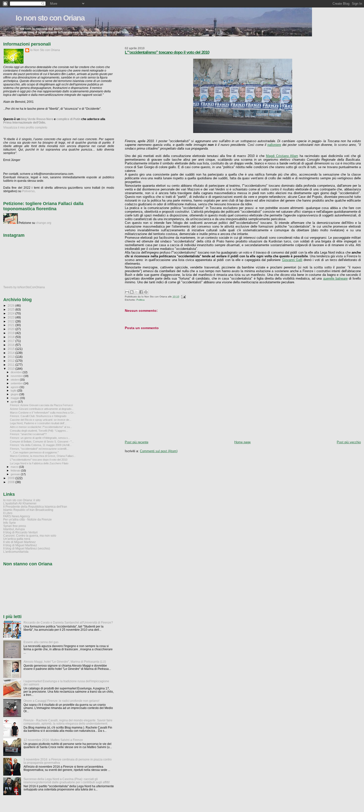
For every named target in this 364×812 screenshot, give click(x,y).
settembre (17, 383)
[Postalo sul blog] (131, 291)
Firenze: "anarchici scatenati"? (28, 434)
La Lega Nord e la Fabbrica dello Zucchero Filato (39, 463)
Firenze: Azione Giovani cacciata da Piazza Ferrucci (41, 405)
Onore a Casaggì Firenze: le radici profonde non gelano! (61, 700)
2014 (11, 352)
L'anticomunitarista (15, 551)
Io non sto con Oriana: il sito (21, 500)
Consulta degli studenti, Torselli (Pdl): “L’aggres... (39, 430)
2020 (11, 329)
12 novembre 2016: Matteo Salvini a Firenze (53, 739)
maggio (15, 397)
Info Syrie (9, 522)
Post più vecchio (349, 442)
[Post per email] (183, 296)
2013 (11, 356)
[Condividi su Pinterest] (145, 291)
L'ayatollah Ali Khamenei (19, 503)
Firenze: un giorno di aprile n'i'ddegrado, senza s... (40, 437)
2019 (11, 333)
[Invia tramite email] (127, 291)
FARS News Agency (16, 516)
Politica (140, 299)
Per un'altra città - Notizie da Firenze (27, 519)
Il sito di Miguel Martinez (19, 542)
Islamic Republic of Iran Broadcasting (28, 509)
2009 (11, 478)
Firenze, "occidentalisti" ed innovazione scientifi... (39, 448)
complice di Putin (68, 119)
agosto (15, 387)
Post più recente (136, 442)
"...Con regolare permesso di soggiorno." (34, 452)
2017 (11, 340)
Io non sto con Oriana (50, 18)
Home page (242, 442)
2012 (11, 360)
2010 (11, 368)
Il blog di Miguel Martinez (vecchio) (26, 548)
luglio (14, 390)
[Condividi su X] (136, 291)
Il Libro (7, 513)
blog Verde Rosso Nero (37, 119)
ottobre (15, 379)
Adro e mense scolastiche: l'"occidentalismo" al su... (41, 426)
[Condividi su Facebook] (141, 291)
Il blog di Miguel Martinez (20, 545)
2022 (11, 321)
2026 (11, 305)
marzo (15, 466)
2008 (11, 482)
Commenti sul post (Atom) (159, 451)
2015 (11, 348)
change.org (43, 223)
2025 (11, 309)
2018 (11, 337)
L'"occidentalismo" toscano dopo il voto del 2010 (167, 52)
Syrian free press (14, 525)
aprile (14, 401)
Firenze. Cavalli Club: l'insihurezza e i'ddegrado (38, 416)
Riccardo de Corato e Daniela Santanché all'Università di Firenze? (68, 622)
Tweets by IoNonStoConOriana (24, 287)
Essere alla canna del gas (41, 642)
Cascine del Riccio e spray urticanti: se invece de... (40, 419)
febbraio (16, 470)
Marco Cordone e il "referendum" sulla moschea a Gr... (43, 412)
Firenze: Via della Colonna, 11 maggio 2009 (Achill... (41, 445)
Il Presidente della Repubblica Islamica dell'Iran (35, 506)
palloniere (274, 145)
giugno (15, 394)
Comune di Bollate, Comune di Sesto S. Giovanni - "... (42, 441)
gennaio (16, 474)
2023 (11, 317)
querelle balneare (335, 278)
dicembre (17, 372)
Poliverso (28, 191)
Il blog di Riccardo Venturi (20, 532)
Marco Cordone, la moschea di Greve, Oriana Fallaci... (43, 455)
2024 (11, 313)
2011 (11, 364)
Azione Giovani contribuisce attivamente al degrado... (42, 408)
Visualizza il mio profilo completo (25, 127)
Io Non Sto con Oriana (45, 50)
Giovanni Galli (292, 260)
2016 (11, 344)
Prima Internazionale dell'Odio (24, 122)
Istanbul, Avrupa (14, 529)
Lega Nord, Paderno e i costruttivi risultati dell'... (38, 423)
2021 (11, 325)
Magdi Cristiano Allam (282, 156)
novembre (17, 375)
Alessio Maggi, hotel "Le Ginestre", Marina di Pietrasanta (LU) (65, 661)
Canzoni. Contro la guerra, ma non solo (29, 535)
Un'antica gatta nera (16, 538)
